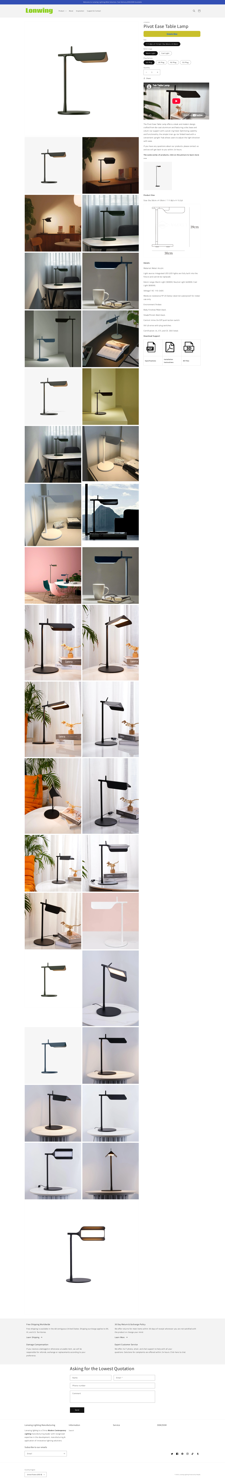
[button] (62, 10)
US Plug (149, 62)
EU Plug (185, 62)
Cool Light (165, 53)
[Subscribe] (64, 1453)
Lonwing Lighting (184, 1474)
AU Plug (173, 62)
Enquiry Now (172, 33)
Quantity (147, 68)
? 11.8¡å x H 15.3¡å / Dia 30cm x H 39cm (162, 44)
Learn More (120, 1337)
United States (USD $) (34, 1474)
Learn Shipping (32, 1337)
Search (71, 1430)
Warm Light (150, 53)
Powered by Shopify (194, 1474)
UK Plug (161, 62)
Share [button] (148, 78)
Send (77, 1410)
